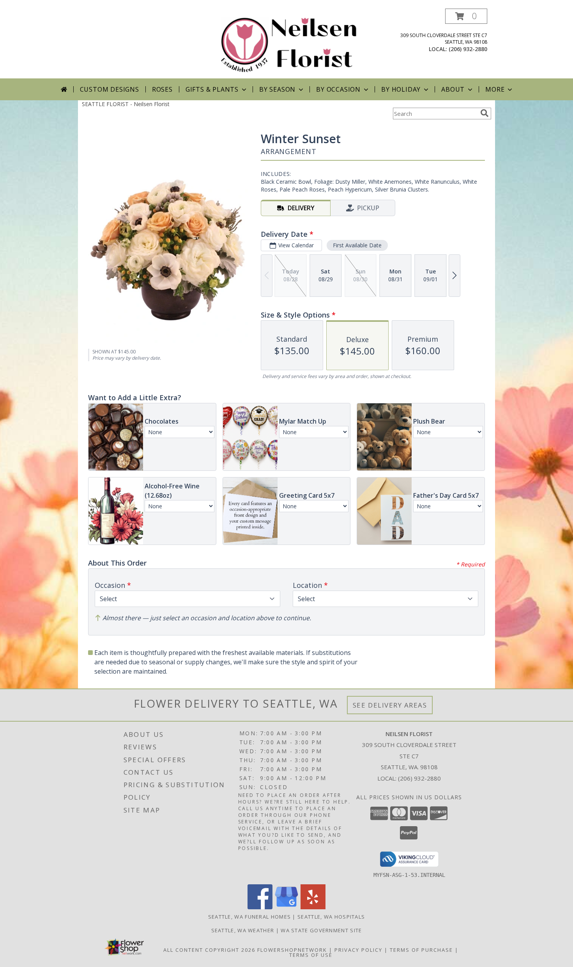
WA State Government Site (321, 930)
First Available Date (357, 245)
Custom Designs (109, 89)
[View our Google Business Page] (286, 907)
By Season (277, 89)
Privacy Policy (358, 949)
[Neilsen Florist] (289, 43)
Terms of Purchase (421, 949)
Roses (162, 89)
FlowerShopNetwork (292, 949)
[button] (466, 16)
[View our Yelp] (313, 907)
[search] (484, 113)
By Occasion (338, 89)
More (494, 89)
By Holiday (401, 89)
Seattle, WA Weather (242, 930)
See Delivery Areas (390, 705)
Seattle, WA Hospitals (331, 916)
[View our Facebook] (260, 907)
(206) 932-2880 (468, 49)
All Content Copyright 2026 (209, 949)
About (453, 89)
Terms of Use (310, 954)
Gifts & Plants (212, 89)
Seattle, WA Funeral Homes (249, 916)
